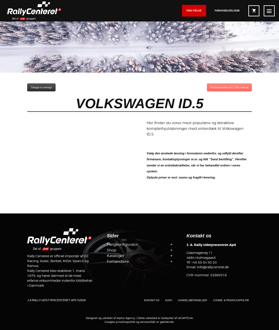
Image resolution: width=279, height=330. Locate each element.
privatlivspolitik (125, 321)
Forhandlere (118, 261)
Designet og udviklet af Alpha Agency (110, 318)
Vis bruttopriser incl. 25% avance (229, 87)
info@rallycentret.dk (213, 267)
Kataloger (115, 256)
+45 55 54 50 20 (204, 262)
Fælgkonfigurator (122, 244)
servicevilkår (148, 321)
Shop (111, 250)
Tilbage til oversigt (41, 87)
